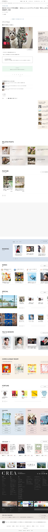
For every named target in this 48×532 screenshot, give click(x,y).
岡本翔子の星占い (44, 479)
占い (41, 1)
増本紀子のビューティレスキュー (13, 494)
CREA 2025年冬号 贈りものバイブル (20, 493)
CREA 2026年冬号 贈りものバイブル (20, 484)
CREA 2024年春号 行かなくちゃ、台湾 (20, 498)
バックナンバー (21, 411)
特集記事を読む (6, 430)
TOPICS (3, 493)
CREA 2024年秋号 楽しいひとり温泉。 (20, 494)
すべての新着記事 (4, 478)
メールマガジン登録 (43, 515)
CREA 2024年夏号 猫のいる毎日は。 (20, 496)
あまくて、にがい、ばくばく (37, 485)
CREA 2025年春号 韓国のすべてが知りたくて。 (21, 491)
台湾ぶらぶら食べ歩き (12, 479)
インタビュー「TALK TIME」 (37, 484)
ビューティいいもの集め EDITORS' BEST (12, 491)
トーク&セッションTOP (28, 478)
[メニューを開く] (44, 1)
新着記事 (21, 1)
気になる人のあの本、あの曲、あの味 (29, 480)
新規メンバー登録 (43, 44)
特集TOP (19, 478)
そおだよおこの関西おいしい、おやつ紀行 (13, 486)
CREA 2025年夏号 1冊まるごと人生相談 (20, 489)
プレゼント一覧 (43, 517)
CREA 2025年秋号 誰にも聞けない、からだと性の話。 (21, 487)
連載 (24, 1)
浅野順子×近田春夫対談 (28, 481)
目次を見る (6, 428)
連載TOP (11, 478)
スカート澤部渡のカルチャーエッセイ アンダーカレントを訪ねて (37, 487)
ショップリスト (6, 432)
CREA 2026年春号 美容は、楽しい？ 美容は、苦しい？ (21, 482)
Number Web (24, 530)
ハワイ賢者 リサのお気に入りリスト (13, 482)
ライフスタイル (3, 484)
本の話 (32, 530)
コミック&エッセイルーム (37, 1)
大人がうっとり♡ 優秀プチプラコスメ (13, 492)
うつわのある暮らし (12, 489)
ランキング (3, 488)
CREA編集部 (4, 14)
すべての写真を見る (30, 49)
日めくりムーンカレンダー (45, 484)
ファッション (3, 486)
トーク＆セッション (30, 1)
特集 (26, 1)
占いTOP (43, 478)
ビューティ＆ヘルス (4, 485)
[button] (3, 195)
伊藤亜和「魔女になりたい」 (37, 479)
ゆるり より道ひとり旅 (36, 489)
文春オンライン (28, 530)
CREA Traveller (20, 530)
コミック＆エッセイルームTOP (37, 478)
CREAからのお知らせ (4, 494)
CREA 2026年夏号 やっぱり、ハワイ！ (20, 480)
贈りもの (3, 479)
